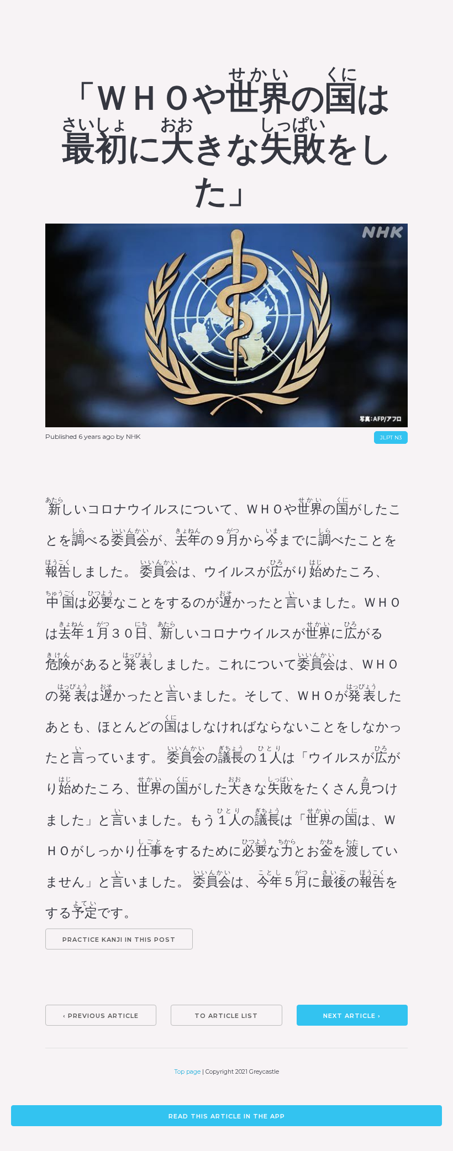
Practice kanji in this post (119, 939)
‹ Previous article (101, 1016)
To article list (226, 1016)
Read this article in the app (226, 1116)
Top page (188, 1071)
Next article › (352, 1016)
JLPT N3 (391, 437)
